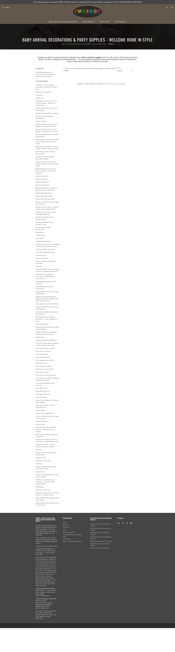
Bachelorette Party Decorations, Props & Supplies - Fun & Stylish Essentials (46, 171)
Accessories (39, 95)
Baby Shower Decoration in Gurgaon (101, 541)
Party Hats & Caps (41, 363)
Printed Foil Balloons (42, 421)
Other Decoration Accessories (45, 348)
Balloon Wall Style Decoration (45, 199)
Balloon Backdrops (41, 179)
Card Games (39, 238)
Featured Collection (42, 258)
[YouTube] (131, 523)
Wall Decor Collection (43, 490)
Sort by (118, 68)
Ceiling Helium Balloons (43, 241)
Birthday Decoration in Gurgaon (99, 548)
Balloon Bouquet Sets (42, 182)
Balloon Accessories (42, 176)
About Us (66, 525)
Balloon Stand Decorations (44, 196)
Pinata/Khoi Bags (41, 397)
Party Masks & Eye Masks (44, 366)
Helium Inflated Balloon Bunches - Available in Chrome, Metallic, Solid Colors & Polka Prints (47, 299)
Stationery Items (41, 457)
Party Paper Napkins (42, 372)
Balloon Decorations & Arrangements (63, 22)
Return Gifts (104, 22)
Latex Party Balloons (42, 324)
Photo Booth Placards (43, 391)
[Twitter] (118, 523)
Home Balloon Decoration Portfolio (47, 304)
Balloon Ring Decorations (44, 193)
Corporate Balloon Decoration (45, 249)
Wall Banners (40, 487)
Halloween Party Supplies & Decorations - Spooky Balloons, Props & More (46, 276)
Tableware (39, 463)
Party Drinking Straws (43, 357)
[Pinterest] (122, 523)
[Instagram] (127, 523)
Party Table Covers (41, 388)
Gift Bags (38, 266)
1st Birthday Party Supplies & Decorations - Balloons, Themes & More (46, 87)
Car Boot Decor (41, 235)
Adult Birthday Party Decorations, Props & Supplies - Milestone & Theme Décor (46, 103)
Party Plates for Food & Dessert (46, 375)
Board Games (40, 232)
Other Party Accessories (43, 351)
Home (63, 44)
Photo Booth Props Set (43, 394)
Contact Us (66, 527)
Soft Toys (38, 449)
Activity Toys (40, 98)
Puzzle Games (40, 424)
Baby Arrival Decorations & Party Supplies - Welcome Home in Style (86, 44)
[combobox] (125, 70)
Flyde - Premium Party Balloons (72, 541)
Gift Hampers (120, 22)
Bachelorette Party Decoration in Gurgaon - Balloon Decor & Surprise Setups (47, 164)
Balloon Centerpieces (42, 185)
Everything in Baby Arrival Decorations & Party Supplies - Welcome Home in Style (45, 74)
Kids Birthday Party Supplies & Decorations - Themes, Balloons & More (46, 319)
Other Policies (67, 539)
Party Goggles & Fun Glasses (45, 360)
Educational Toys (41, 255)
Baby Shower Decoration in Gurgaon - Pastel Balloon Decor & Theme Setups (47, 141)
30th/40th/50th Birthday (44, 92)
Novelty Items (40, 337)
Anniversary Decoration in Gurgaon (47, 113)
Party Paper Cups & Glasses (44, 369)
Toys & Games (40, 472)
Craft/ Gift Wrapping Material (45, 252)
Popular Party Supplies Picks (45, 413)
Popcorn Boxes (40, 410)
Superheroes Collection (43, 460)
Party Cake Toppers (42, 354)
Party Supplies (88, 22)
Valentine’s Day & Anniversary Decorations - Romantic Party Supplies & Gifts (45, 482)
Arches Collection (41, 121)
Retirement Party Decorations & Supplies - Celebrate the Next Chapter (46, 429)
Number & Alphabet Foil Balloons (46, 340)
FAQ (64, 530)
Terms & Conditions (69, 532)
